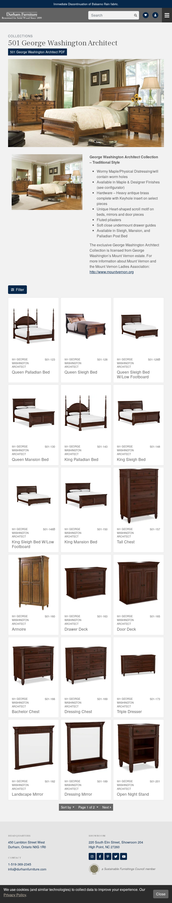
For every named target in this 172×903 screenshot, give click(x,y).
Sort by (66, 807)
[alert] (86, 4)
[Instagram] (92, 856)
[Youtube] (123, 856)
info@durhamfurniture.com (27, 869)
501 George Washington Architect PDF (37, 52)
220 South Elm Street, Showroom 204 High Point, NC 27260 (116, 844)
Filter (20, 289)
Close (161, 893)
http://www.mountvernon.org (112, 271)
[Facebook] (100, 856)
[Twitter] (115, 856)
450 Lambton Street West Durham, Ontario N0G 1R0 (27, 844)
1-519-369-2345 (19, 864)
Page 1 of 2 (87, 807)
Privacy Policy (15, 894)
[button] (135, 15)
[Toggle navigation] (167, 15)
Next (106, 807)
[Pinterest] (107, 856)
